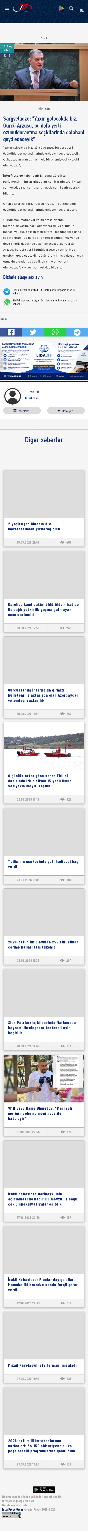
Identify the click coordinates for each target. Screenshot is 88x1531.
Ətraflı (44, 38)
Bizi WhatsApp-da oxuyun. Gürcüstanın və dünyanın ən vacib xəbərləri (45, 302)
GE (82, 11)
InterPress (32, 398)
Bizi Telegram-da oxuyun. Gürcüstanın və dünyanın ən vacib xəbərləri (44, 291)
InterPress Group (13, 1509)
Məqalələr (24, 411)
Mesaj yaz (67, 411)
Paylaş (3, 318)
